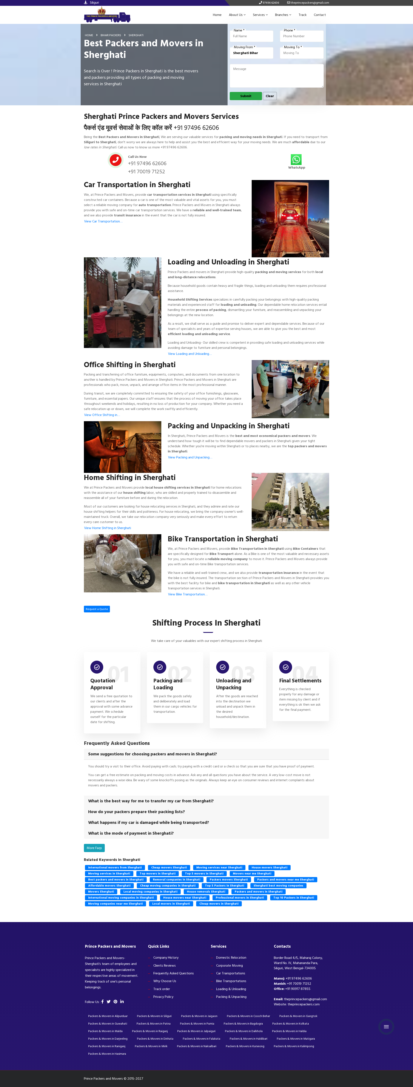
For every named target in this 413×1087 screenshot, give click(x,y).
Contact (320, 15)
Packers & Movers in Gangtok (298, 1016)
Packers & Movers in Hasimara (107, 1053)
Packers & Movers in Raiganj (150, 1031)
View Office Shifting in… (102, 415)
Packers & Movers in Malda (105, 1031)
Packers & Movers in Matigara (296, 1038)
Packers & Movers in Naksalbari (196, 1046)
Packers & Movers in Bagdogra (243, 1023)
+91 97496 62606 (196, 128)
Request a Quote (97, 609)
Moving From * (244, 47)
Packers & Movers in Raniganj (106, 1046)
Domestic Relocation (231, 957)
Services (259, 15)
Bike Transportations (231, 981)
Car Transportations (230, 973)
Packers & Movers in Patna (154, 1023)
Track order (161, 989)
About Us (236, 15)
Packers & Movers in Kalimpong (294, 1046)
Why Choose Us (164, 981)
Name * (239, 30)
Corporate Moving (229, 965)
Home (217, 15)
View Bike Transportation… (188, 594)
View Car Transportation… (103, 221)
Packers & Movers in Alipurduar (108, 1016)
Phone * (289, 30)
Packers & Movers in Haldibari (248, 1038)
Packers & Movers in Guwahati (107, 1023)
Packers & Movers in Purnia (197, 1023)
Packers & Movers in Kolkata (290, 1023)
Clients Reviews (164, 965)
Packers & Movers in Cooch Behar (248, 1016)
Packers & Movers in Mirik (151, 1046)
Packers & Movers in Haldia (289, 1031)
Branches (281, 15)
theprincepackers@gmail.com (305, 999)
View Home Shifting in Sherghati (107, 528)
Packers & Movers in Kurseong (245, 1046)
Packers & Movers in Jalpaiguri (196, 1031)
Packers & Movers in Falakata (201, 1038)
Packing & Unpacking (231, 997)
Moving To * (293, 47)
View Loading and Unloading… (190, 354)
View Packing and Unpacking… (190, 457)
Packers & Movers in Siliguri (154, 1016)
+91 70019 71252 (146, 171)
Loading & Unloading (231, 989)
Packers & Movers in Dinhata (155, 1038)
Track (303, 15)
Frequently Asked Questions (173, 973)
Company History (166, 957)
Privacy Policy (163, 997)
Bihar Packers (111, 35)
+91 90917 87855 (297, 989)
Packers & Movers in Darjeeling (108, 1038)
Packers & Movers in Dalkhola (244, 1031)
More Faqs (94, 848)
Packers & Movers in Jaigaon (199, 1016)
